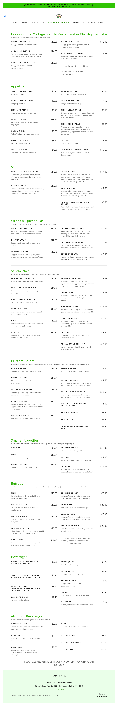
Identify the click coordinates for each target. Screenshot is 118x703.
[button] (101, 23)
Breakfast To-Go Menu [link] (84, 23)
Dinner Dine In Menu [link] (59, 23)
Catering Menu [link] (59, 676)
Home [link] (16, 23)
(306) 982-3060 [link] (59, 690)
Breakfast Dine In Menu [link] (33, 23)
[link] (5, 16)
